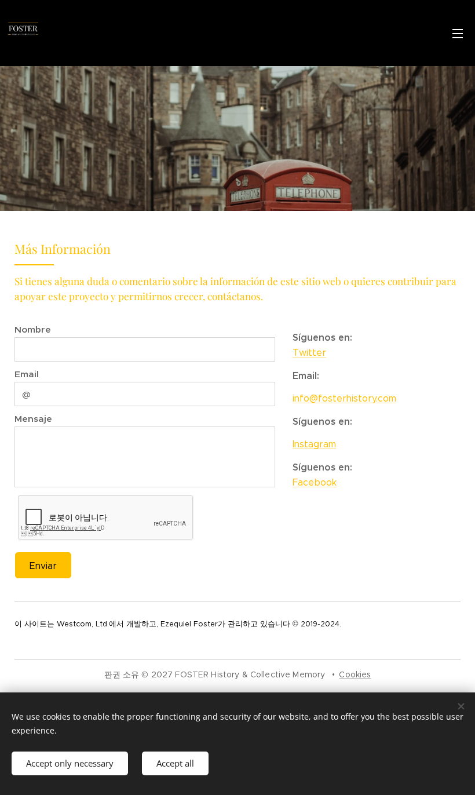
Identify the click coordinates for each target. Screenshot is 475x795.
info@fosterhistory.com (344, 398)
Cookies (355, 674)
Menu (457, 33)
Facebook (315, 482)
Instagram (314, 444)
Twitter (309, 352)
